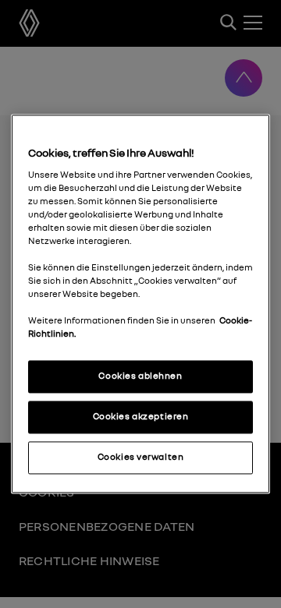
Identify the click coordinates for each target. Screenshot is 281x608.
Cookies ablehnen (140, 376)
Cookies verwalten (141, 457)
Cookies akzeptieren (141, 417)
